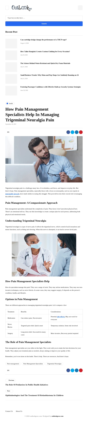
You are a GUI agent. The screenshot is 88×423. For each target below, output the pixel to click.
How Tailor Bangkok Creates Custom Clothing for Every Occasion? (45, 51)
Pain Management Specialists (33, 364)
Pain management (13, 364)
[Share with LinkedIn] (76, 132)
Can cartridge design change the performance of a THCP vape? (43, 40)
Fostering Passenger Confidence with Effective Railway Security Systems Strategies (50, 87)
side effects (61, 317)
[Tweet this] (72, 132)
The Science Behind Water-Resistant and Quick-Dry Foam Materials (45, 63)
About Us (19, 411)
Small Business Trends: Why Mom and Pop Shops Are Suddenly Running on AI (49, 75)
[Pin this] (81, 132)
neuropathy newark (12, 194)
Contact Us (9, 411)
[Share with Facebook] (68, 132)
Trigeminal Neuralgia (54, 364)
